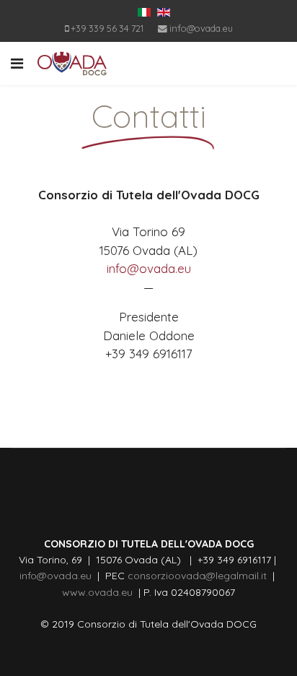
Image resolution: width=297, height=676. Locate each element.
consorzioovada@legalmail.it (196, 575)
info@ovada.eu (201, 28)
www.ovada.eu (100, 592)
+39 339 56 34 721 (107, 28)
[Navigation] (17, 63)
